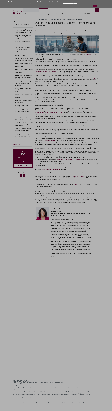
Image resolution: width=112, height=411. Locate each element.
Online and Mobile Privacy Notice (70, 3)
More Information (106, 6)
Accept (94, 6)
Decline (99, 6)
